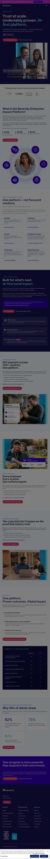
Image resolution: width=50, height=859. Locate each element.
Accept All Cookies (34, 856)
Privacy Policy (42, 853)
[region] (25, 854)
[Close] (47, 851)
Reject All (44, 856)
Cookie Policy (35, 853)
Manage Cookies (4, 856)
